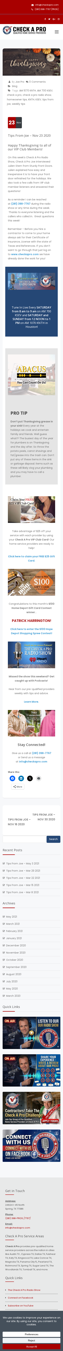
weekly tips (18, 104)
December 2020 (16, 945)
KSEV (38, 99)
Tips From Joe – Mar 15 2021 (22, 885)
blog (14, 86)
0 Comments (37, 82)
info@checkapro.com (47, 4)
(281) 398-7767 (20, 203)
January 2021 (14, 938)
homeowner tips (17, 99)
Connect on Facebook (20, 1297)
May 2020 (12, 988)
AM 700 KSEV (44, 90)
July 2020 (12, 981)
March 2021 (13, 924)
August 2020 (13, 974)
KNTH (31, 99)
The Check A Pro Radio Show (24, 1290)
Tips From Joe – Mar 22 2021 (23, 878)
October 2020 (14, 960)
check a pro (14, 95)
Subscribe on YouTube (20, 1305)
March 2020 (13, 996)
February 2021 (14, 931)
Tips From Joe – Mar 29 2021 (23, 870)
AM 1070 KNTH (27, 90)
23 (12, 122)
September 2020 (16, 967)
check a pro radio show (37, 95)
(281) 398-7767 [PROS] (47, 9)
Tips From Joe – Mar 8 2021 (22, 892)
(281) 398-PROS (17, 1218)
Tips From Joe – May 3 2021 (22, 863)
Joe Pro (19, 82)
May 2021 (11, 916)
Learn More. (31, 701)
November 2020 (16, 952)
